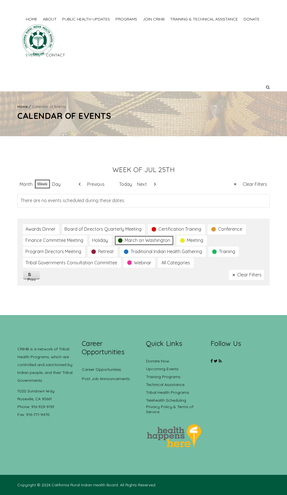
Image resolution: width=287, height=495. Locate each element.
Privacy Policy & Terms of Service (169, 409)
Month (26, 184)
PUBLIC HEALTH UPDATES (86, 19)
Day (56, 184)
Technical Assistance (165, 384)
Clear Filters (255, 184)
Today (125, 184)
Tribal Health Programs (167, 392)
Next (142, 184)
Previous (96, 184)
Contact (55, 54)
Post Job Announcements (106, 378)
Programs (126, 19)
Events (33, 54)
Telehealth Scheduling (166, 400)
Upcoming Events (162, 368)
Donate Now (157, 361)
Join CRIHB (154, 19)
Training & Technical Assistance (204, 19)
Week (42, 184)
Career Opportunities (101, 369)
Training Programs (163, 376)
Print (33, 278)
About (50, 19)
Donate (252, 19)
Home (31, 19)
